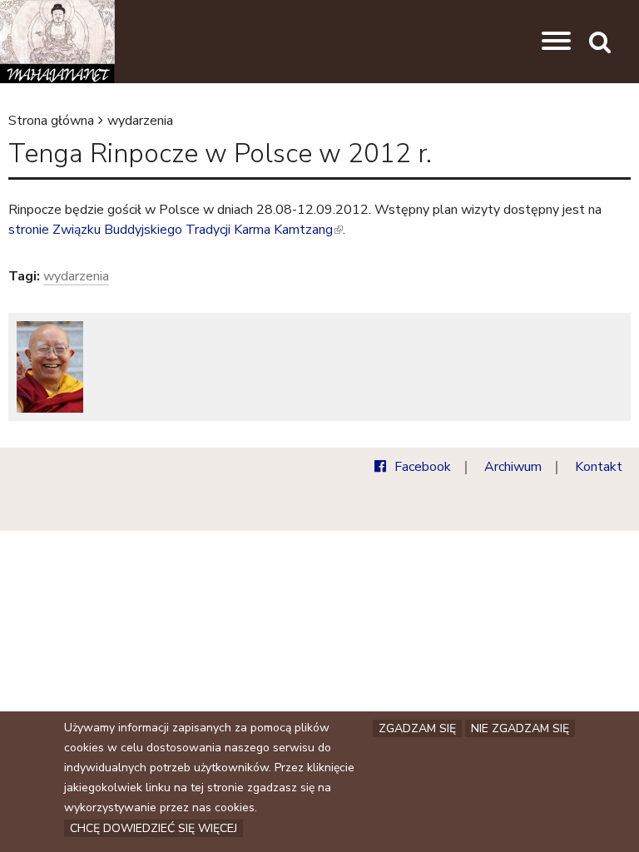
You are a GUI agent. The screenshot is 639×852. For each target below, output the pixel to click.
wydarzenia (140, 120)
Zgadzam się (417, 728)
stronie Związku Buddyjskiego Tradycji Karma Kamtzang (174, 229)
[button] (556, 41)
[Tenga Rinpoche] (50, 367)
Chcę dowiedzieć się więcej (153, 828)
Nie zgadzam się (520, 728)
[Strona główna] (57, 41)
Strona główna (51, 120)
